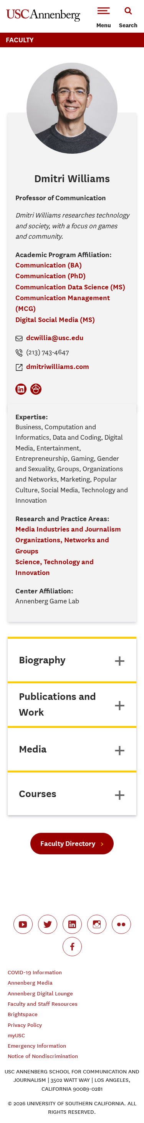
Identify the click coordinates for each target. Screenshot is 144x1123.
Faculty (20, 40)
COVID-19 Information (35, 972)
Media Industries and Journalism (68, 529)
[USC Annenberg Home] (43, 20)
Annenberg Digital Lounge (40, 993)
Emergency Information (37, 1046)
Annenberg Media (30, 983)
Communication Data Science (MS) (70, 287)
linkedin (72, 924)
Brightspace (23, 1014)
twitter (47, 924)
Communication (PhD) (50, 276)
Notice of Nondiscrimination (43, 1056)
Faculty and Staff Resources (43, 1004)
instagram (96, 924)
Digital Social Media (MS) (55, 320)
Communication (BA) (48, 265)
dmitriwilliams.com (57, 366)
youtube (23, 924)
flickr (121, 924)
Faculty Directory (67, 843)
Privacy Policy (25, 1025)
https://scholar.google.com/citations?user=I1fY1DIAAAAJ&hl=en (35, 389)
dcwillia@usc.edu (54, 338)
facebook (72, 946)
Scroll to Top (121, 1100)
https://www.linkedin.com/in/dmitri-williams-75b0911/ (20, 389)
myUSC (16, 1035)
